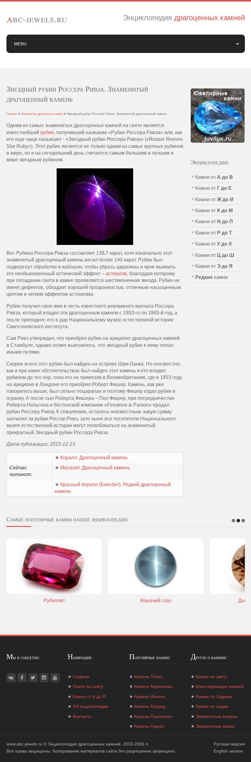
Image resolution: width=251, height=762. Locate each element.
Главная (11, 113)
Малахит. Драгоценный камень (95, 467)
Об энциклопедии (90, 706)
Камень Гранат (149, 726)
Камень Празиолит (153, 716)
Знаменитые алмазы (217, 716)
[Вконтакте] (11, 677)
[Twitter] (33, 677)
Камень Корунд (149, 706)
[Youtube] (55, 677)
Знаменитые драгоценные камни (42, 113)
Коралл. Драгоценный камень (94, 457)
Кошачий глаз (155, 600)
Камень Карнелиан (153, 686)
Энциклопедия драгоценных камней (84, 743)
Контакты (82, 716)
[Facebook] (22, 677)
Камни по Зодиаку (214, 696)
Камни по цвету (211, 676)
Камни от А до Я (89, 696)
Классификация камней (220, 686)
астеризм (116, 273)
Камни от (214, 177)
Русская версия (229, 743)
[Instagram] (44, 677)
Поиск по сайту (88, 686)
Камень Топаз (148, 676)
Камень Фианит (150, 696)
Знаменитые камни (215, 726)
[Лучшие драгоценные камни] (218, 115)
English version (228, 751)
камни (211, 277)
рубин (47, 132)
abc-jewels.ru (36, 18)
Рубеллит (54, 600)
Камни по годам (212, 706)
